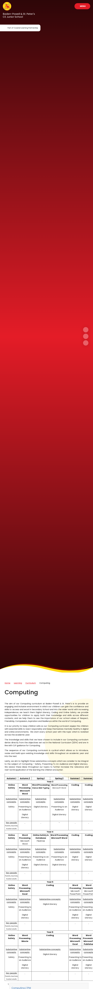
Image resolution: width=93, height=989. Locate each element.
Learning (18, 683)
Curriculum (30, 683)
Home (7, 683)
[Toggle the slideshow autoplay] (85, 343)
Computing (44, 683)
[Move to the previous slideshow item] (85, 336)
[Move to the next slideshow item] (85, 329)
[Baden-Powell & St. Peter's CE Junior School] (7, 6)
